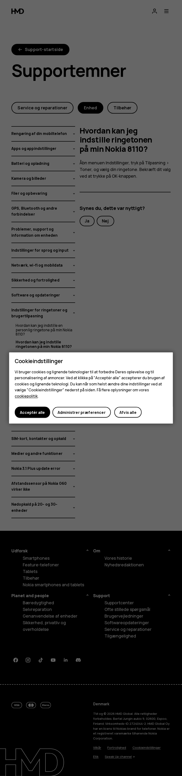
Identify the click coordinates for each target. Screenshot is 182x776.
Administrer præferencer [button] (82, 412)
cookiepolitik (26, 396)
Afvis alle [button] (127, 412)
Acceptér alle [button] (32, 412)
